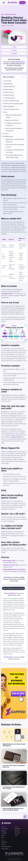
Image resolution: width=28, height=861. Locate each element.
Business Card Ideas (10, 14)
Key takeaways (8, 83)
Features (3, 830)
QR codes (17, 830)
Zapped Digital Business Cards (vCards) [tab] (13, 588)
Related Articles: (8, 136)
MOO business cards (9, 560)
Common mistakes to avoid (11, 101)
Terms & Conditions (6, 846)
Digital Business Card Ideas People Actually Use (14, 744)
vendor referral (16, 437)
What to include (8, 89)
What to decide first (9, 86)
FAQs (5, 112)
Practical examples (9, 98)
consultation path (6, 293)
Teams (16, 835)
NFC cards (17, 833)
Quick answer (8, 81)
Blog (2, 837)
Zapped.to (9, 577)
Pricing (3, 835)
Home (2, 14)
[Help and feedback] (25, 816)
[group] (14, 259)
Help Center (4, 842)
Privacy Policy (4, 848)
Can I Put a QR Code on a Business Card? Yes (14, 766)
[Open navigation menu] (3, 2)
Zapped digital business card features (14, 569)
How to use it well (9, 92)
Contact (3, 844)
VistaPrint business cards (10, 565)
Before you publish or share (11, 109)
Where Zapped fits (9, 106)
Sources (6, 133)
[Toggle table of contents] (24, 77)
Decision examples (9, 95)
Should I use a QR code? (12, 120)
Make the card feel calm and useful (13, 103)
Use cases (3, 833)
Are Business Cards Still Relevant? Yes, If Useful (14, 787)
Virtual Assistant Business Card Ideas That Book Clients (13, 809)
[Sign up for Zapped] (14, 693)
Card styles (17, 828)
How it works (4, 828)
